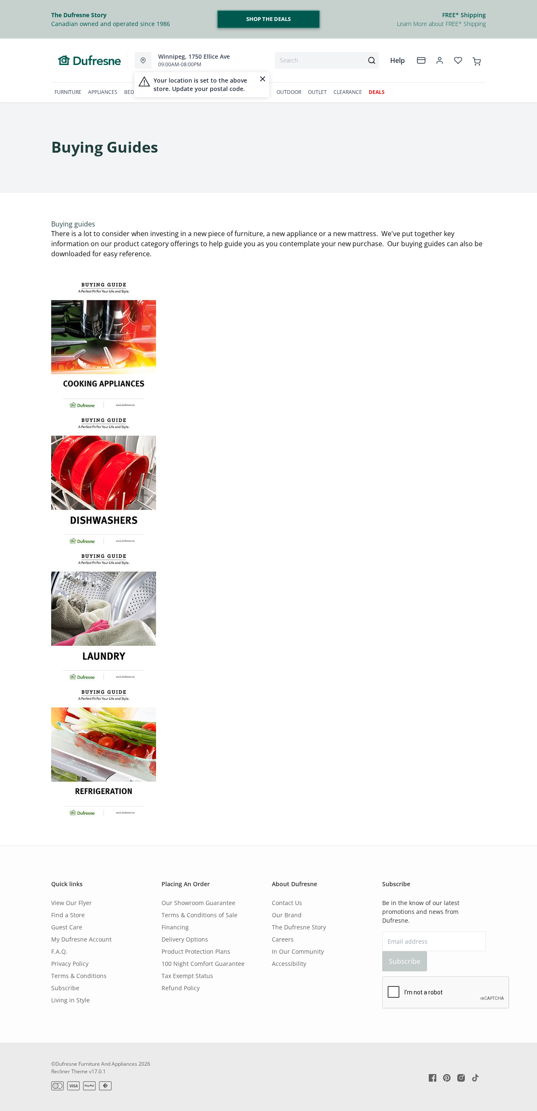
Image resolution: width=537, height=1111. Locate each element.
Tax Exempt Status (187, 976)
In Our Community (298, 951)
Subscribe (65, 988)
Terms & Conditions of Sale (199, 915)
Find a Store (68, 915)
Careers (283, 939)
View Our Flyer (71, 903)
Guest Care (66, 927)
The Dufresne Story (299, 927)
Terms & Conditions (79, 976)
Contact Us (287, 903)
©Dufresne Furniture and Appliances (94, 1063)
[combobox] (326, 60)
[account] (439, 60)
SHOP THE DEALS (268, 19)
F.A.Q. (59, 951)
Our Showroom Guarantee (198, 903)
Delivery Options (185, 939)
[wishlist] (458, 60)
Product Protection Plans (196, 951)
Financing (175, 927)
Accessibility (289, 964)
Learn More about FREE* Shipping (441, 24)
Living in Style (70, 1000)
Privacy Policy (70, 964)
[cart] (476, 60)
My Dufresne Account (81, 939)
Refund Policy (181, 988)
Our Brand (287, 915)
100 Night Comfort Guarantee (203, 964)
